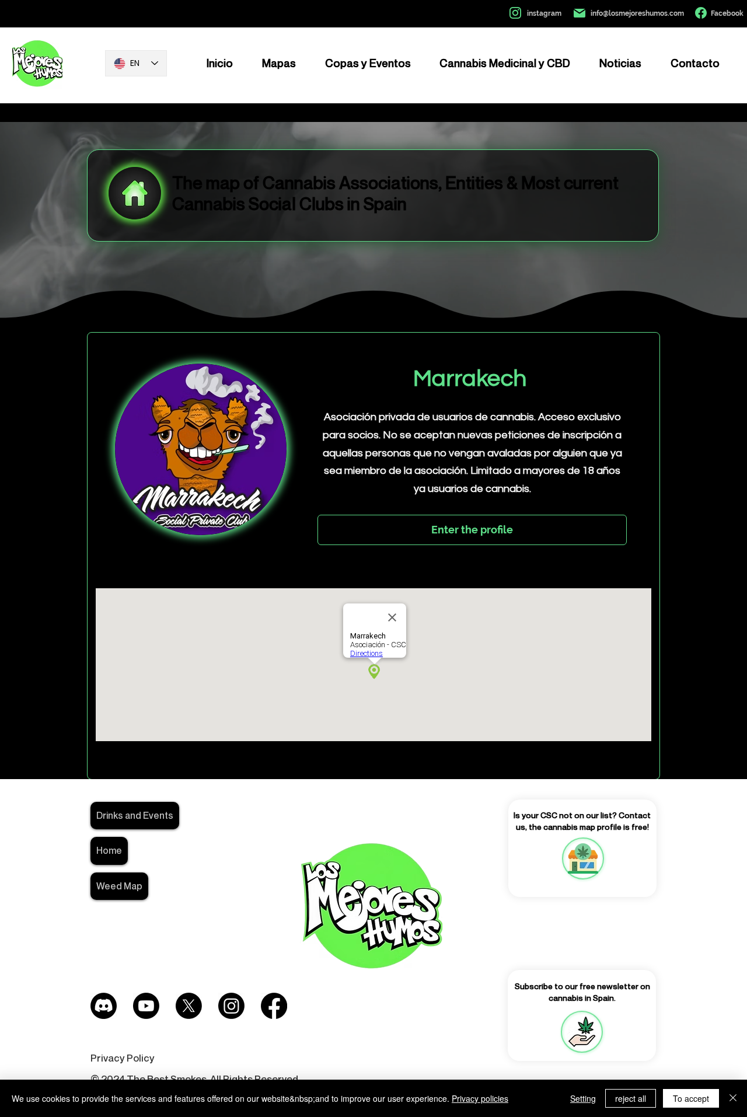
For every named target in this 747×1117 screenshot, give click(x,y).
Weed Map (119, 886)
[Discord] (103, 1006)
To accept (691, 1098)
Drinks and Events (134, 815)
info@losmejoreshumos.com (637, 13)
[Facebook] (274, 1006)
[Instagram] (231, 1006)
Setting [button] (583, 1098)
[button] (582, 1032)
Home (109, 850)
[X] (189, 1006)
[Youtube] (146, 1006)
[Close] (733, 1098)
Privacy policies (480, 1098)
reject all (630, 1098)
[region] (582, 858)
